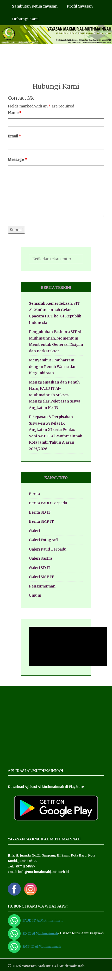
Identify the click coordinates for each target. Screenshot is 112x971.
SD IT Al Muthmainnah (39, 933)
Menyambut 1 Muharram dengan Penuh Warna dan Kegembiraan (53, 366)
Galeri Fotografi (43, 540)
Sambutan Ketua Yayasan (35, 6)
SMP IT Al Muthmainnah (41, 946)
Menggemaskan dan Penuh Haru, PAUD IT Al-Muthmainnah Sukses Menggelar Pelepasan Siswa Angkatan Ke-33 (54, 395)
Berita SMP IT (41, 521)
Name (15, 112)
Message (17, 159)
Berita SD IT (40, 512)
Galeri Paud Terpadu (47, 549)
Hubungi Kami (25, 19)
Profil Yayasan (80, 6)
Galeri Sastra (40, 558)
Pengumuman (42, 586)
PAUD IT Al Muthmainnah (42, 920)
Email (14, 136)
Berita (34, 493)
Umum (35, 595)
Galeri (34, 530)
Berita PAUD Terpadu (48, 503)
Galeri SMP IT (41, 576)
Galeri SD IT (40, 567)
